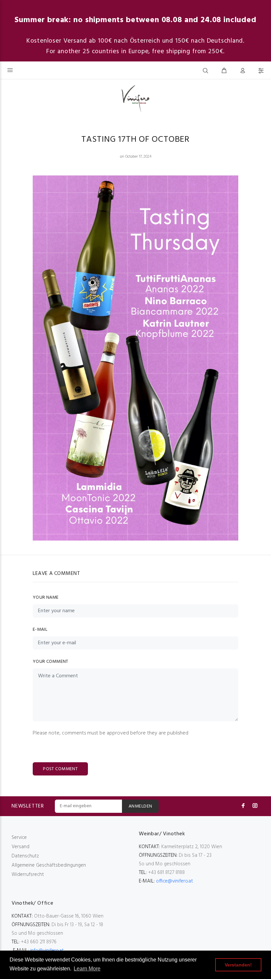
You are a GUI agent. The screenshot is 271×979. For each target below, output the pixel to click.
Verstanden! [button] (238, 964)
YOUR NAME (46, 597)
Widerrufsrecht (28, 875)
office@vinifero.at (174, 881)
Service (19, 838)
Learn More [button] (87, 968)
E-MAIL (40, 629)
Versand (20, 847)
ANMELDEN (140, 806)
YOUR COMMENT (50, 661)
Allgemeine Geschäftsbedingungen (49, 865)
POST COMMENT (60, 769)
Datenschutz (25, 856)
